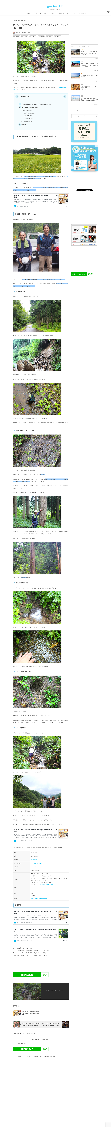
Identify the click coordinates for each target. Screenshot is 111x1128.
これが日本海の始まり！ (28, 118)
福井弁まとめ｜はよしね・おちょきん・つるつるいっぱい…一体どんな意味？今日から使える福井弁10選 (89, 99)
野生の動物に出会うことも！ (29, 113)
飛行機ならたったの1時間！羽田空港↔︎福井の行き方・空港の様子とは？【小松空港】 (89, 53)
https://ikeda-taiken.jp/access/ (46, 884)
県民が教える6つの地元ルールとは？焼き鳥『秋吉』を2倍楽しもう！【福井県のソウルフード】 (89, 88)
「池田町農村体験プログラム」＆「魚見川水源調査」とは (36, 104)
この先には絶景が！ (27, 121)
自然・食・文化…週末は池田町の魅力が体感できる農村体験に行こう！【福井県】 (31, 1013)
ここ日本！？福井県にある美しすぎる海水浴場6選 (89, 76)
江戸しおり (18, 32)
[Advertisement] (40, 965)
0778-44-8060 (34, 859)
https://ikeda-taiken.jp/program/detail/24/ (39, 898)
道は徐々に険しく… (27, 110)
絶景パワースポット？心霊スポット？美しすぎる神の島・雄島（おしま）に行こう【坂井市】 (89, 65)
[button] (64, 96)
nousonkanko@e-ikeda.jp (36, 863)
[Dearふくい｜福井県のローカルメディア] (55, 6)
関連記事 (24, 124)
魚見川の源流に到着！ (28, 116)
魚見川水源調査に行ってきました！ (31, 107)
